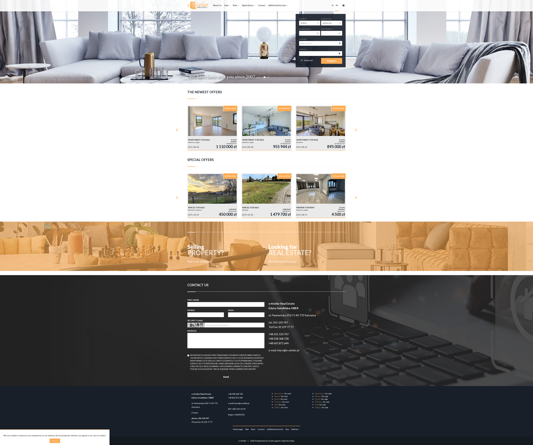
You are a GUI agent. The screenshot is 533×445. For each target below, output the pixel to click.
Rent (253, 429)
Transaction (326, 19)
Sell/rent (295, 429)
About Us (217, 5)
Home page (238, 429)
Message (192, 331)
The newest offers (204, 92)
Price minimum (305, 29)
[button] (177, 129)
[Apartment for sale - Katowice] (321, 128)
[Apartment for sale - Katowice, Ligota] (212, 128)
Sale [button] (226, 5)
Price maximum (327, 29)
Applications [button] (248, 5)
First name (193, 300)
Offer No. (302, 49)
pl (333, 5)
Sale (247, 429)
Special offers (200, 160)
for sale (323, 393)
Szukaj (331, 60)
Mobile (191, 310)
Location (302, 39)
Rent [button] (235, 5)
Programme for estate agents (268, 441)
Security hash (195, 320)
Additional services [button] (277, 5)
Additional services (275, 429)
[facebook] (343, 5)
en (337, 5)
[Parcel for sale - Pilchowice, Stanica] (212, 195)
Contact (261, 5)
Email (231, 310)
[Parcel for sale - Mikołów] (266, 195)
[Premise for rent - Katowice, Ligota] (321, 195)
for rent (282, 393)
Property (303, 19)
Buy (287, 429)
